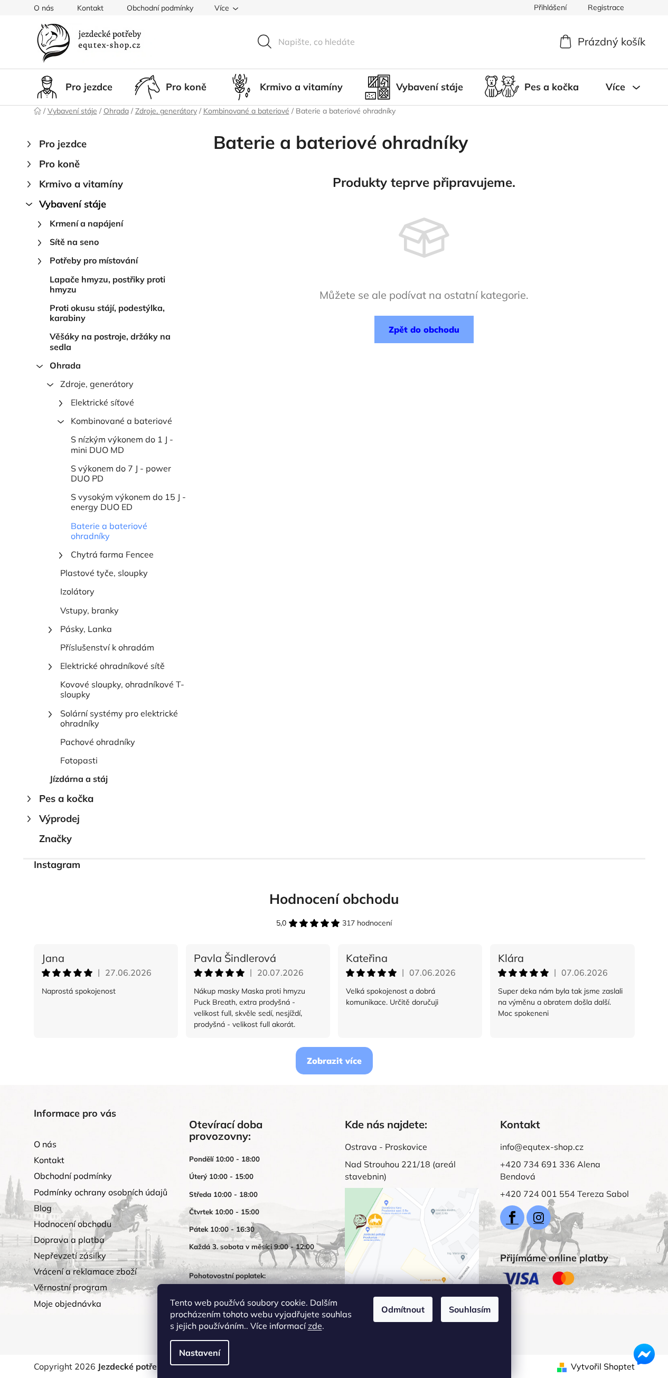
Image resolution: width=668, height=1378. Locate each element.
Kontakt (90, 8)
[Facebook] (512, 1217)
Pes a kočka (66, 798)
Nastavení (199, 1352)
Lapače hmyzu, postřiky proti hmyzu (107, 284)
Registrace (606, 7)
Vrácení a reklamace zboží (85, 1271)
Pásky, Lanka (86, 629)
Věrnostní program (70, 1287)
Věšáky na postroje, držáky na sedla (110, 341)
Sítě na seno (74, 242)
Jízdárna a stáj (79, 778)
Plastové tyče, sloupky (104, 573)
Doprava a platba (69, 1239)
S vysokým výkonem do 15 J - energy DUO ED (128, 502)
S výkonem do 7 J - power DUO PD (121, 473)
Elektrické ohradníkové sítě (112, 665)
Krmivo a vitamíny (81, 184)
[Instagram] (538, 1217)
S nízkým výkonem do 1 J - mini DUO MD (122, 444)
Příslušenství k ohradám (107, 647)
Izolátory (77, 591)
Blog (43, 1208)
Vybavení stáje (72, 204)
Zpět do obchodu (424, 329)
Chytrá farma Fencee (112, 554)
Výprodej (59, 819)
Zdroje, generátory (97, 384)
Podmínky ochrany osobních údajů (100, 1192)
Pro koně (59, 164)
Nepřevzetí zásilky (70, 1255)
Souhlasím (470, 1309)
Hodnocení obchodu (334, 899)
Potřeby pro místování (94, 260)
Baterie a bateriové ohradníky (109, 531)
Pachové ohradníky (97, 742)
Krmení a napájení (86, 223)
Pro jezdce (63, 144)
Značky (55, 839)
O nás (44, 8)
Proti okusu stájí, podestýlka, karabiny (107, 313)
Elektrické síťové (102, 402)
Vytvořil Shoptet (603, 1366)
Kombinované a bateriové (121, 421)
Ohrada (65, 365)
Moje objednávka (67, 1303)
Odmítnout (403, 1309)
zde (315, 1325)
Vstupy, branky (89, 610)
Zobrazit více (334, 1060)
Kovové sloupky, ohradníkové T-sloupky (122, 689)
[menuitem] (73, 87)
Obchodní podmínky (160, 8)
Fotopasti (79, 760)
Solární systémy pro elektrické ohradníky (119, 718)
